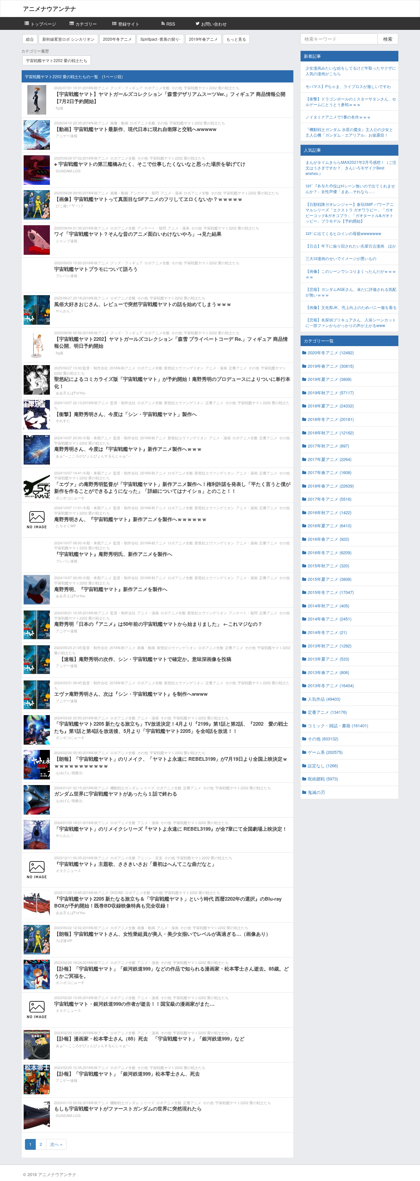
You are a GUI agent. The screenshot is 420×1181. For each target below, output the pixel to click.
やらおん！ (65, 310)
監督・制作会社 (95, 367)
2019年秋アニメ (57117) (331, 392)
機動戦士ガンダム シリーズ (132, 787)
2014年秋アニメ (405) (328, 605)
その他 (176, 87)
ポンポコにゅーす (70, 497)
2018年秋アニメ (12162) (331, 432)
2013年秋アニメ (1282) (329, 646)
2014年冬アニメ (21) (327, 632)
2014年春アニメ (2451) (329, 619)
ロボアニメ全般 (157, 87)
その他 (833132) (323, 738)
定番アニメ (238, 367)
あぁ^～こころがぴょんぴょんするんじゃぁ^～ (93, 455)
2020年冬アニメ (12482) (331, 352)
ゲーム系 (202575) (325, 752)
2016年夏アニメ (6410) (329, 525)
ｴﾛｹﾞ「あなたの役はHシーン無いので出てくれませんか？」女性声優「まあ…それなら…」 (350, 188)
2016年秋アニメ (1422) (329, 512)
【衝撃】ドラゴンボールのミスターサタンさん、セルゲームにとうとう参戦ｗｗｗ (350, 101)
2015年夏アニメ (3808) (329, 579)
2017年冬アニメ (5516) (329, 499)
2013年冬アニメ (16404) (331, 685)
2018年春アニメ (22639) (331, 486)
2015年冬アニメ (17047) (331, 592)
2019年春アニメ (203, 39)
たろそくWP (66, 525)
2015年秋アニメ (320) (328, 565)
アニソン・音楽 (149, 857)
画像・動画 (119, 122)
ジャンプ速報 (66, 240)
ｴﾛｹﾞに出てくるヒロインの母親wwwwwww (343, 233)
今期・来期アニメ (97, 437)
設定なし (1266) (323, 765)
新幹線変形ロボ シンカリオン (68, 39)
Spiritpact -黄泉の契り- (160, 39)
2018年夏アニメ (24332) (331, 406)
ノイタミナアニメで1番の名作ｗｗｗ (338, 117)
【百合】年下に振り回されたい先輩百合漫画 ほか (350, 246)
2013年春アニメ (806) (328, 672)
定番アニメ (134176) (327, 712)
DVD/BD (116, 892)
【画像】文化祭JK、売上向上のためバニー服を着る (351, 307)
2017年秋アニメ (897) (328, 446)
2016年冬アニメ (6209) (329, 552)
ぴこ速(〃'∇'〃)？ (70, 205)
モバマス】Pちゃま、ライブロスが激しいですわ (348, 86)
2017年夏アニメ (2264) (329, 459)
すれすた (63, 420)
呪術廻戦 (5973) (323, 779)
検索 (387, 38)
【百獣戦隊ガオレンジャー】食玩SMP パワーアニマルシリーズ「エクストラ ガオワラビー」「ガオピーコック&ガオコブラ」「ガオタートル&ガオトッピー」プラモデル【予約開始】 (349, 212)
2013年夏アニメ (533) (328, 659)
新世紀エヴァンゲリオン (184, 367)
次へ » (56, 1144)
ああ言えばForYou (70, 392)
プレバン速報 (66, 275)
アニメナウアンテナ (49, 8)
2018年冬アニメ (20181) (331, 419)
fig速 (59, 107)
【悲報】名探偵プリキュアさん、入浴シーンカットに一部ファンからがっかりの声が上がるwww (350, 322)
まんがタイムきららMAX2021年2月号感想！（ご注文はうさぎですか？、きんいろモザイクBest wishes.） (350, 167)
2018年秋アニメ (96, 87)
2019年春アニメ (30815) (331, 366)
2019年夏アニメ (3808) (329, 379)
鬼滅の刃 (316, 792)
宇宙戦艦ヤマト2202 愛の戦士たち (56, 60)
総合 (30, 39)
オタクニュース (68, 870)
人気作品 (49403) (324, 699)
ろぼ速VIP (64, 940)
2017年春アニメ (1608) (329, 472)
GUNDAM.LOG (68, 170)
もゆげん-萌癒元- (70, 772)
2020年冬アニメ (117, 39)
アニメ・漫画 (171, 192)
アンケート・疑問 (144, 192)
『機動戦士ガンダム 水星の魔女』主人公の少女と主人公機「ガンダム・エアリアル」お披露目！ (349, 132)
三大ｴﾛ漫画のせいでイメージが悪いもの (340, 258)
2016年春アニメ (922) (328, 539)
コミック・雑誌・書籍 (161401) (338, 725)
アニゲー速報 (66, 135)
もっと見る (236, 39)
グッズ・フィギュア (126, 87)
